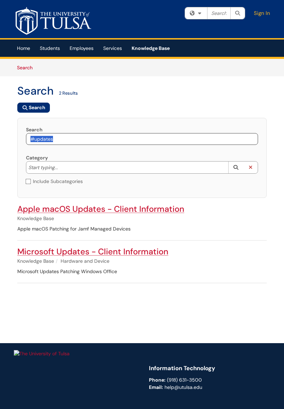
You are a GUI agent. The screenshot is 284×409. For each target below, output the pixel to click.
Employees (82, 48)
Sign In (262, 13)
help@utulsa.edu (183, 387)
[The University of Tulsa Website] (42, 353)
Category (37, 158)
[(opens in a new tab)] (55, 21)
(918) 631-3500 (184, 380)
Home (23, 48)
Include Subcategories (58, 181)
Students (50, 48)
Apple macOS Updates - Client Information (100, 208)
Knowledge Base (151, 48)
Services (112, 48)
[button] (235, 167)
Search (27, 67)
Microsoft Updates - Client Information (92, 251)
